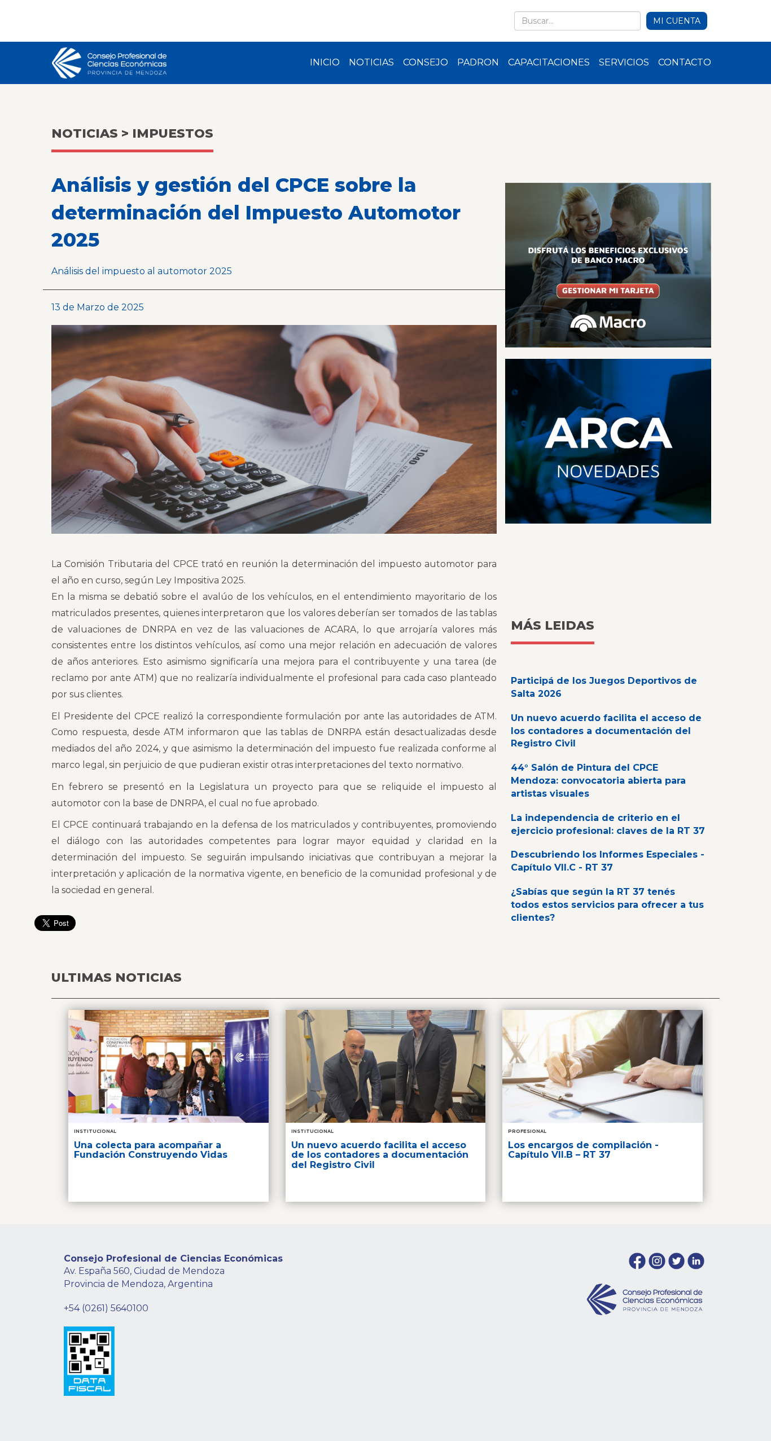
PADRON (478, 62)
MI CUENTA (676, 21)
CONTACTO (684, 62)
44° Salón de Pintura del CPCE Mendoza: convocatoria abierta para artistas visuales (598, 780)
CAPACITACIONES (549, 62)
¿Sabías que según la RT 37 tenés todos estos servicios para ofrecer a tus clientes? (607, 904)
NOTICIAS (371, 62)
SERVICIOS (624, 62)
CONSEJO (425, 62)
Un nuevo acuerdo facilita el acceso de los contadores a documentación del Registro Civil (606, 731)
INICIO (325, 62)
